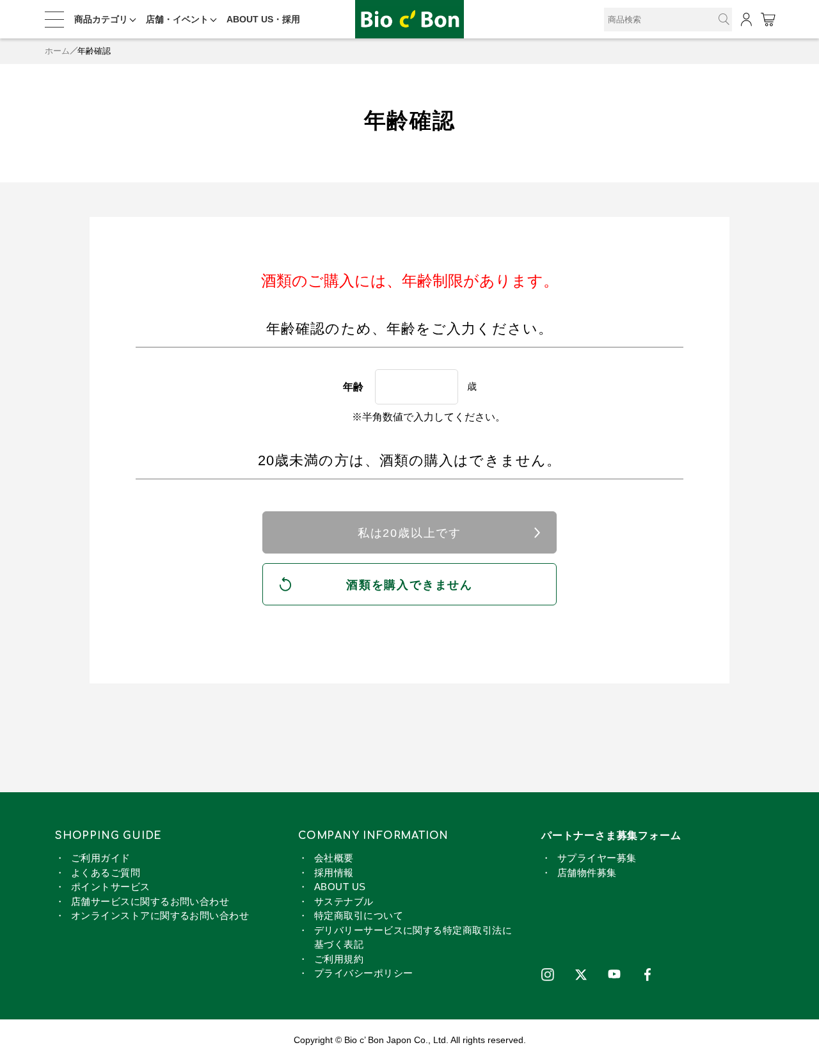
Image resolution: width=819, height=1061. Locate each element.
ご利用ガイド (101, 857)
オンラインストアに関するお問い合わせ (160, 915)
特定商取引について (358, 915)
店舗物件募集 (587, 872)
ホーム (57, 51)
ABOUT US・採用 (263, 19)
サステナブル (344, 901)
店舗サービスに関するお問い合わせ (150, 901)
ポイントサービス (110, 886)
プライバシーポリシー (363, 973)
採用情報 (334, 872)
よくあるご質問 (105, 872)
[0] (767, 19)
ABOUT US (340, 886)
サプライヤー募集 (597, 857)
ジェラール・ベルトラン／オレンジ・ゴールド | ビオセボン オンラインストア (409, 19)
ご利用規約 (338, 958)
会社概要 (334, 857)
